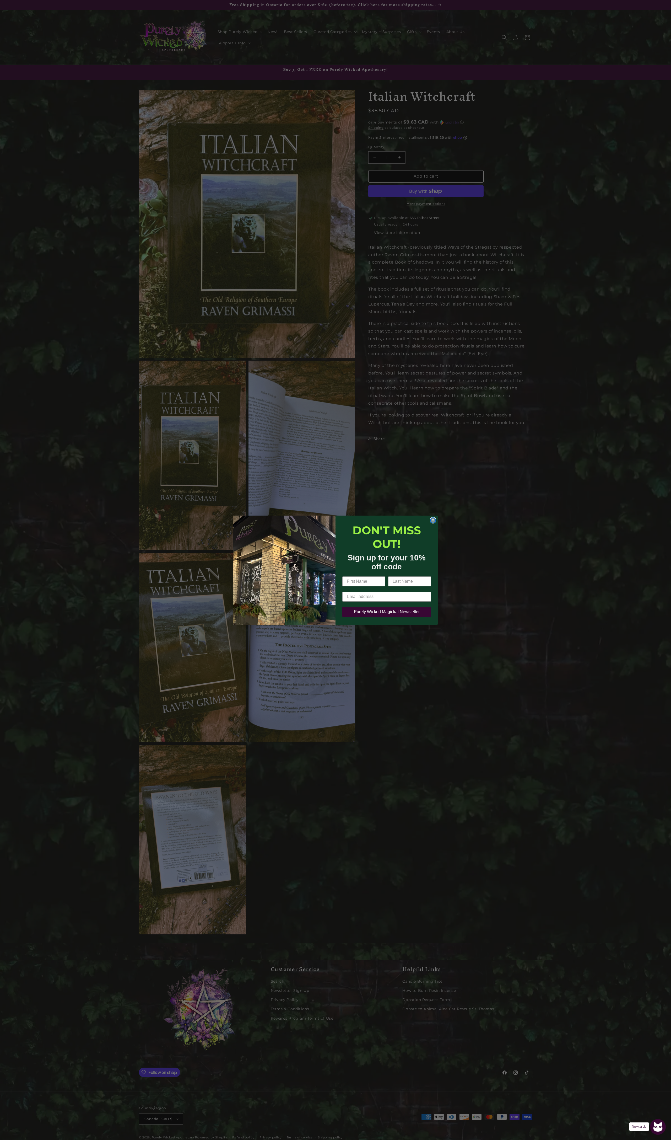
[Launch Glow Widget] (658, 1127)
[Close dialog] (433, 520)
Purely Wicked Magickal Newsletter (387, 611)
